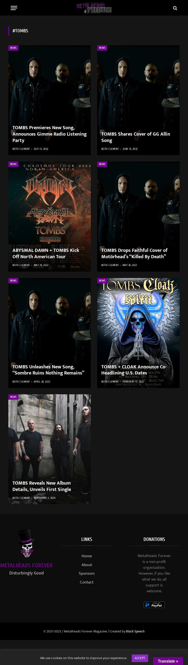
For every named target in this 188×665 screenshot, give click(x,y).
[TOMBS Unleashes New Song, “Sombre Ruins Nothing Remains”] (49, 333)
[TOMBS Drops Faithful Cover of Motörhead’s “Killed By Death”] (138, 216)
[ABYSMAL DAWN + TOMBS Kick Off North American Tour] (49, 216)
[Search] (174, 7)
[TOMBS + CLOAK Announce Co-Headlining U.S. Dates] (138, 333)
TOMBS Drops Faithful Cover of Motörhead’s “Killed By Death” (134, 253)
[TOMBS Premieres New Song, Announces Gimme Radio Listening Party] (49, 100)
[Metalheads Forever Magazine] (94, 8)
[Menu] (14, 7)
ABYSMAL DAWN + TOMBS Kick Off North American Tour (45, 253)
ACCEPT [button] (140, 658)
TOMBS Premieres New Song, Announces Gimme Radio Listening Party (49, 134)
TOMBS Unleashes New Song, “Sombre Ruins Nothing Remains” (48, 370)
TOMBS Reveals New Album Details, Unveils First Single (41, 486)
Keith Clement (21, 149)
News (13, 47)
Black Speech (135, 631)
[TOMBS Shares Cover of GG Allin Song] (138, 100)
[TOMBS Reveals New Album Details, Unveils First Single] (49, 449)
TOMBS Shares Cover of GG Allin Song (135, 137)
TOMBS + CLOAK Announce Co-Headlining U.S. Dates (134, 370)
